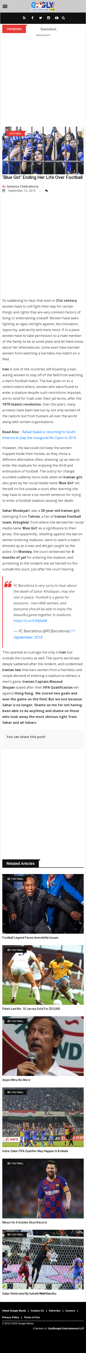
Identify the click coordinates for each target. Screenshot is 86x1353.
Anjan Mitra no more (16, 1080)
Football (16, 133)
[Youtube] (57, 19)
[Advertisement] (43, 79)
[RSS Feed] (24, 19)
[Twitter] (40, 19)
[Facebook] (32, 19)
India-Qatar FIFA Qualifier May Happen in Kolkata (35, 1151)
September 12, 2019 (21, 191)
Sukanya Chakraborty (20, 186)
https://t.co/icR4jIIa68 (30, 620)
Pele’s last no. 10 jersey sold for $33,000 (31, 1008)
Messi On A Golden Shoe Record (24, 1222)
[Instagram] (49, 19)
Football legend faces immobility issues (30, 937)
